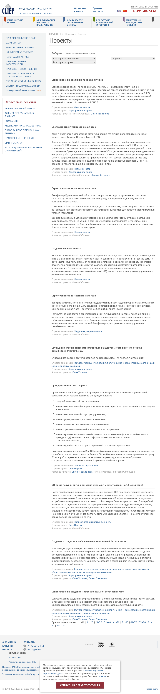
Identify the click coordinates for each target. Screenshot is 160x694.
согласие (102, 676)
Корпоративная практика (20, 47)
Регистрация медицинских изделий (134, 22)
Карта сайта (152, 688)
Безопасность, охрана (86, 568)
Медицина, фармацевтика (88, 331)
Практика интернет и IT (20, 138)
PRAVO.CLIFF (55, 34)
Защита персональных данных (23, 85)
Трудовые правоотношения (21, 69)
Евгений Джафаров (82, 471)
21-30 (98, 622)
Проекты (97, 8)
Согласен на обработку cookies (80, 685)
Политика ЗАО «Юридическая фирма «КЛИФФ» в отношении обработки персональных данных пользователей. (37, 668)
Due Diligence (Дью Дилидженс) (23, 81)
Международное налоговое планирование (45, 22)
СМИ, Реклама (13, 142)
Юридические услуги (15, 21)
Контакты (98, 11)
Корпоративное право (80, 110)
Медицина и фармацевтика (23, 125)
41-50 (116, 622)
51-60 (125, 622)
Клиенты (78, 11)
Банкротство (13, 42)
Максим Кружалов (100, 175)
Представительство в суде (21, 38)
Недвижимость (82, 107)
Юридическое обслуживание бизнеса (75, 22)
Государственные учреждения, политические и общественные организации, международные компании (100, 570)
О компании (80, 8)
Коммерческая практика (19, 52)
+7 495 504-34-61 (144, 11)
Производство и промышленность (92, 521)
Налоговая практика (17, 56)
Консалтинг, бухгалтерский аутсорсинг (104, 22)
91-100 (61, 625)
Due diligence (75, 468)
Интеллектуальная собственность (16, 63)
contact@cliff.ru (34, 649)
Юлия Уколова (79, 372)
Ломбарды (11, 120)
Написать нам (15, 657)
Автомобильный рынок (20, 108)
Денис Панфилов (100, 113)
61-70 (133, 622)
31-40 (107, 622)
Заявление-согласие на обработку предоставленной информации (34, 674)
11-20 (90, 622)
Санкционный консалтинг (20, 90)
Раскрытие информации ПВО (22, 661)
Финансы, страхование (86, 465)
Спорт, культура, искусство (96, 612)
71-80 (142, 622)
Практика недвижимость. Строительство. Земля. (20, 75)
